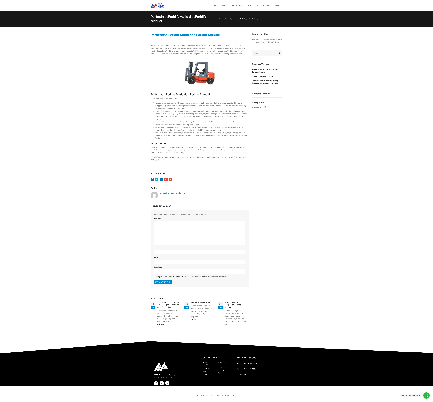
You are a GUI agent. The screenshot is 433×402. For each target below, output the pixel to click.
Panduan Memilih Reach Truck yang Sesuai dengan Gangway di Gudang (265, 82)
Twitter (156, 179)
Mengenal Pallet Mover (201, 302)
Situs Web (158, 267)
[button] (197, 334)
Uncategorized (257, 107)
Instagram (167, 383)
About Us (266, 5)
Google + (166, 179)
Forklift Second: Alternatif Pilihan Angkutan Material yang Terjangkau (168, 304)
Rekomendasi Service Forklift (262, 76)
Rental (249, 5)
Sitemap (221, 370)
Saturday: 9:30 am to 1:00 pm (247, 369)
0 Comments (176, 39)
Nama (157, 248)
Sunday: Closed (242, 374)
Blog (257, 5)
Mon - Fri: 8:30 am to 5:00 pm (247, 363)
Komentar (158, 219)
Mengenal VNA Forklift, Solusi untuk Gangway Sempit (265, 70)
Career (220, 373)
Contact (277, 5)
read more (160, 324)
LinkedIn (161, 179)
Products (223, 5)
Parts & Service (237, 5)
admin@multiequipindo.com (160, 39)
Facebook (152, 179)
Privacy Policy (223, 362)
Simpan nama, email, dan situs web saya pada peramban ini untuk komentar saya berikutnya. (192, 277)
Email (170, 179)
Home (214, 5)
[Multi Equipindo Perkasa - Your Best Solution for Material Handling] (157, 5)
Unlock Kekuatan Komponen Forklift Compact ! (232, 304)
